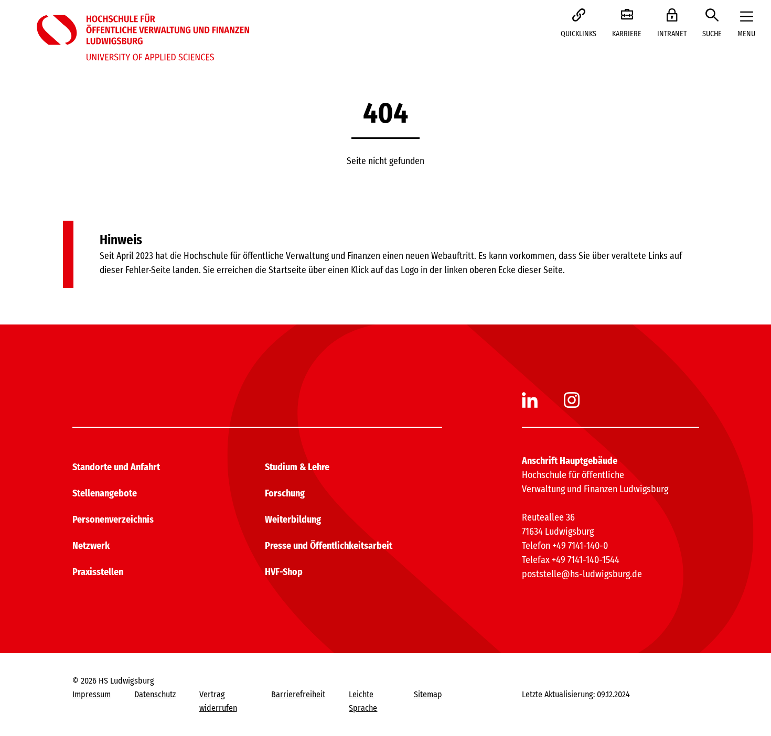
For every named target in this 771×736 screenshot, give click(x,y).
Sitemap (428, 694)
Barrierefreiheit (298, 694)
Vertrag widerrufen (218, 701)
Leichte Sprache (363, 701)
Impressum (91, 694)
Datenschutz (155, 694)
